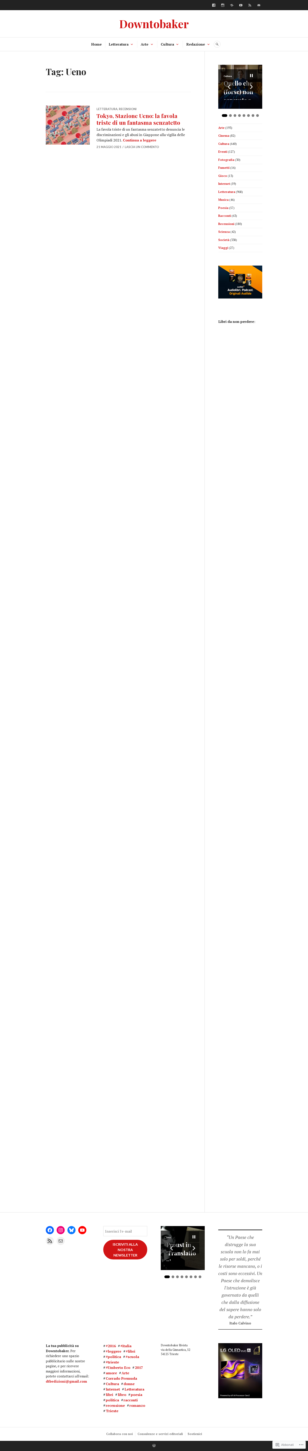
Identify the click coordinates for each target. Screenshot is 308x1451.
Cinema (223, 136)
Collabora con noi (119, 1434)
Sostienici (195, 1434)
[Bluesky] (231, 5)
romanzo (137, 1405)
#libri (130, 1351)
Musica (223, 200)
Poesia (223, 208)
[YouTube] (240, 5)
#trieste (112, 1362)
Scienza (224, 232)
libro (122, 1394)
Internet (224, 184)
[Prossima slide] (251, 86)
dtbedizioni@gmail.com (66, 1381)
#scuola (132, 1356)
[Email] (61, 1241)
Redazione (195, 44)
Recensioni (128, 109)
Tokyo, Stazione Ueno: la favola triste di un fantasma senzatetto (138, 119)
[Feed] (249, 5)
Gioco (222, 176)
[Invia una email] (258, 5)
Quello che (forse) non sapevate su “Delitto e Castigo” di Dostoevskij (239, 89)
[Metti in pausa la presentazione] (251, 75)
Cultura (167, 44)
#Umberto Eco (118, 1367)
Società (223, 240)
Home (96, 44)
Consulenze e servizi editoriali (160, 1434)
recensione (115, 1405)
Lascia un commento (142, 147)
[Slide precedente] (229, 86)
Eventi (222, 152)
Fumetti (224, 168)
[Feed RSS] (50, 1241)
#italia (125, 1345)
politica (112, 1400)
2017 (139, 1367)
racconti (131, 1400)
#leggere (113, 1351)
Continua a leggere (139, 140)
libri (109, 1394)
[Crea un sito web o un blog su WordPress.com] (154, 1446)
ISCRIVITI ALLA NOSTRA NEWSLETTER (125, 1249)
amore (111, 1372)
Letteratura (119, 44)
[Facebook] (213, 5)
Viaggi (223, 248)
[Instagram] (222, 5)
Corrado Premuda (121, 1378)
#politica (113, 1356)
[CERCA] (217, 44)
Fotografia (226, 160)
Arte (144, 44)
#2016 (111, 1345)
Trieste (112, 1410)
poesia (136, 1394)
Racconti (224, 216)
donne (129, 1383)
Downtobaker (154, 23)
